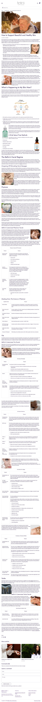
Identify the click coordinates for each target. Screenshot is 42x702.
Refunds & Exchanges (32, 692)
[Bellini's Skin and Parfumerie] (21, 3)
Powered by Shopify (37, 700)
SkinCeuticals (5, 58)
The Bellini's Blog (6, 10)
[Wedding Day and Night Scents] (11, 651)
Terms (29, 695)
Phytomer (4, 47)
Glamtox (35, 69)
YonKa (4, 44)
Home (2, 10)
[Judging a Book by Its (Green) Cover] (31, 651)
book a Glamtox (22, 77)
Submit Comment (6, 683)
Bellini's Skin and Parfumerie (12, 700)
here (3, 65)
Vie (3, 54)
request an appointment (36, 630)
